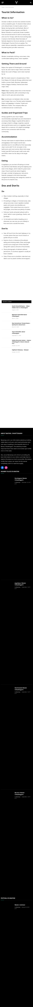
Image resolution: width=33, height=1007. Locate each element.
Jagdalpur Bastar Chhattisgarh (20, 584)
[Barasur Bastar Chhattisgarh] (7, 842)
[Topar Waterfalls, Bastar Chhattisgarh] (6, 334)
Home (3, 7)
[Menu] (3, 2)
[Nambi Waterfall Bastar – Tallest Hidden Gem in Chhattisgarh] (6, 308)
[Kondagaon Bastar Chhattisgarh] (7, 527)
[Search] (30, 2)
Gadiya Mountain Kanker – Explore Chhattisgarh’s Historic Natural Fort (21, 342)
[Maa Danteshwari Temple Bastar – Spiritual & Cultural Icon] (6, 325)
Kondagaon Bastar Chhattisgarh (21, 479)
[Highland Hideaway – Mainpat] (6, 352)
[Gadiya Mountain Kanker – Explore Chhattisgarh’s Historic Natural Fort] (6, 342)
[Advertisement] (16, 280)
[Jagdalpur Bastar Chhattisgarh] (7, 632)
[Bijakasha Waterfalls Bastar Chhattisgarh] (6, 317)
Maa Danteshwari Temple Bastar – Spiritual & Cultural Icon (21, 324)
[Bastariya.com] (16, 2)
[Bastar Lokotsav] (7, 954)
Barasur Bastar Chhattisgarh (20, 793)
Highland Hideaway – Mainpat (20, 350)
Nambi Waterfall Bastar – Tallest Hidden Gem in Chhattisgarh (21, 306)
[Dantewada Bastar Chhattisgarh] (7, 737)
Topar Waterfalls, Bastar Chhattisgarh (18, 332)
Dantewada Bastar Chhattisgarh (21, 689)
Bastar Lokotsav (20, 905)
